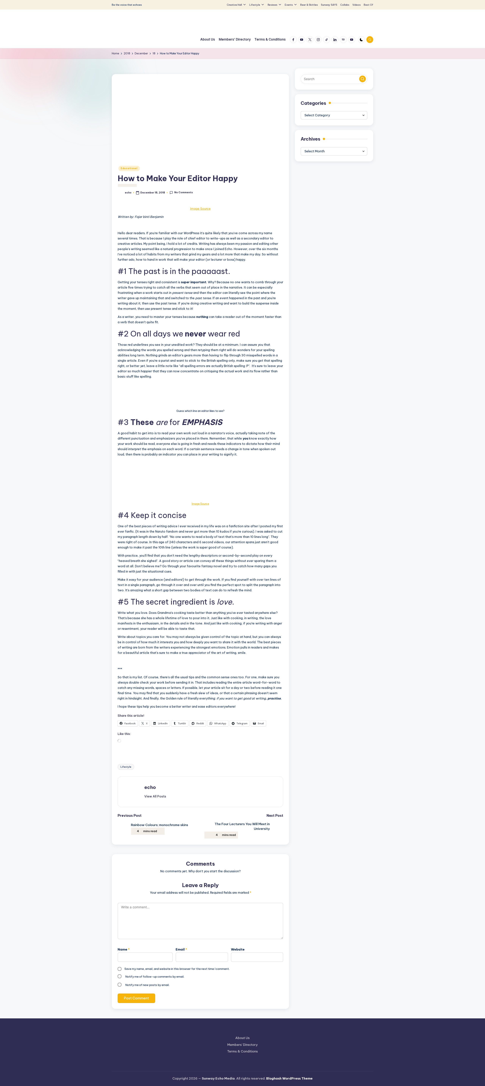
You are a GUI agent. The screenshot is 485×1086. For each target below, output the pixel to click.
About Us (242, 1038)
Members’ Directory (242, 1045)
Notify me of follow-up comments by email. (154, 976)
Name (124, 949)
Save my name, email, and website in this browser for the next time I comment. (176, 969)
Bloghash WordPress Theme (289, 1078)
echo (150, 787)
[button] (155, 796)
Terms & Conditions (242, 1051)
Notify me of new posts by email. (147, 985)
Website (238, 949)
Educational (129, 168)
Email (181, 949)
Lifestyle (125, 766)
